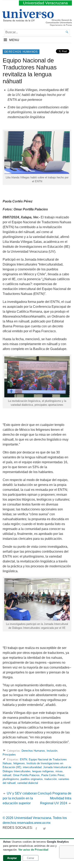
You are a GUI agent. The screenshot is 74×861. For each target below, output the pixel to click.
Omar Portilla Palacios (26, 775)
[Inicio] (28, 20)
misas (59, 771)
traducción (50, 779)
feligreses (19, 763)
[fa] (36, 827)
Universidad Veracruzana (45, 3)
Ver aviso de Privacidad (33, 849)
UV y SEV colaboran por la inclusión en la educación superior (20, 798)
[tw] (44, 827)
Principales (9, 754)
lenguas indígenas (43, 771)
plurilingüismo (11, 779)
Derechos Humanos (21, 51)
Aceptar (12, 858)
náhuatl (7, 775)
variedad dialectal (27, 782)
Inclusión (52, 750)
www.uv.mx (42, 822)
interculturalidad (32, 767)
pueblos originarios (32, 779)
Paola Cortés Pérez (53, 775)
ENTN (23, 759)
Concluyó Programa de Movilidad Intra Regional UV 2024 (54, 798)
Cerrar (30, 858)
